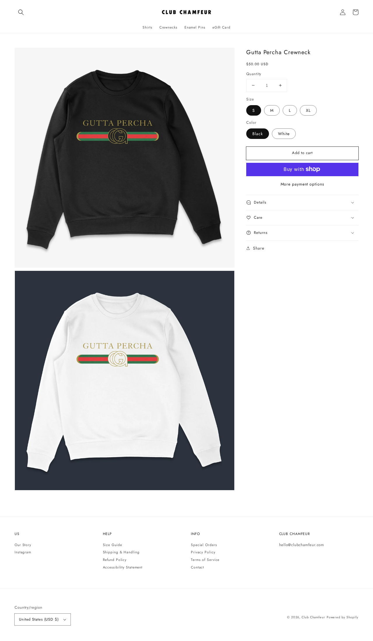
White (284, 133)
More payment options (302, 184)
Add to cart (302, 153)
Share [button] (258, 248)
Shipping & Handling (121, 552)
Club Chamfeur (313, 617)
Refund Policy (115, 559)
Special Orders (204, 545)
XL (308, 110)
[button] (21, 12)
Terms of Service (205, 559)
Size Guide (112, 545)
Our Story (23, 545)
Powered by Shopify (342, 617)
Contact (197, 567)
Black (257, 133)
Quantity (253, 74)
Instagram (23, 552)
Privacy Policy (203, 552)
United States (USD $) (39, 619)
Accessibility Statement (123, 567)
